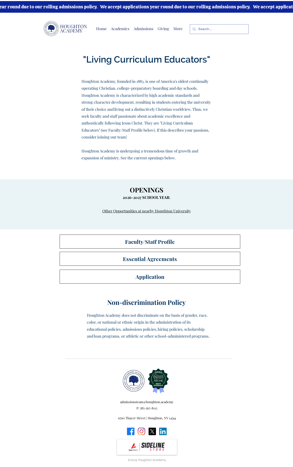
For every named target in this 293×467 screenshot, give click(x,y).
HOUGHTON (73, 26)
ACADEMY (71, 30)
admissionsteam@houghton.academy (147, 402)
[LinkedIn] (163, 431)
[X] (152, 431)
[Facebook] (130, 431)
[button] (120, 28)
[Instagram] (141, 431)
